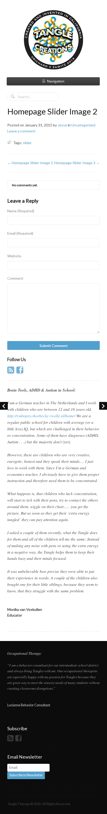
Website (14, 256)
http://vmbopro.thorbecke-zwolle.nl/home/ (41, 415)
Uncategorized (83, 125)
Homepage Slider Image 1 (30, 163)
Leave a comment (21, 131)
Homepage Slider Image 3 (77, 163)
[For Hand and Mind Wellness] (53, 39)
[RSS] (11, 371)
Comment (15, 278)
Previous (4, 406)
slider (27, 142)
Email (20, 233)
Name (20, 211)
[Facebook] (20, 371)
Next (103, 406)
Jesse (62, 125)
